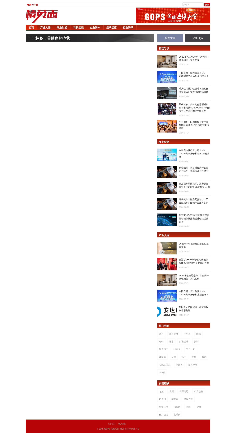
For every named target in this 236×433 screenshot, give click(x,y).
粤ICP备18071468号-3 (129, 428)
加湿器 (162, 356)
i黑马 (188, 406)
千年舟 (187, 333)
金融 (173, 356)
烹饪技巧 (190, 349)
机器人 (177, 349)
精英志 (107, 428)
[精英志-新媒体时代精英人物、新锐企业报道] (48, 16)
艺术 (171, 341)
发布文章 (170, 38)
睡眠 (198, 333)
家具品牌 (192, 364)
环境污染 (163, 349)
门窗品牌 (183, 341)
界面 (199, 406)
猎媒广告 (188, 399)
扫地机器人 (164, 364)
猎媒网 (177, 406)
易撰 (171, 391)
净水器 (179, 364)
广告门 (162, 399)
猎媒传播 (163, 406)
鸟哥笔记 (183, 391)
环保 (161, 341)
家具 (161, 333)
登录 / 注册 (32, 4)
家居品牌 (173, 333)
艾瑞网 (177, 414)
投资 (196, 341)
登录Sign (197, 38)
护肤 (194, 356)
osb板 (162, 372)
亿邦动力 (163, 414)
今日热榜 (198, 391)
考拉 (161, 391)
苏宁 (184, 356)
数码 (204, 356)
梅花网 (174, 399)
